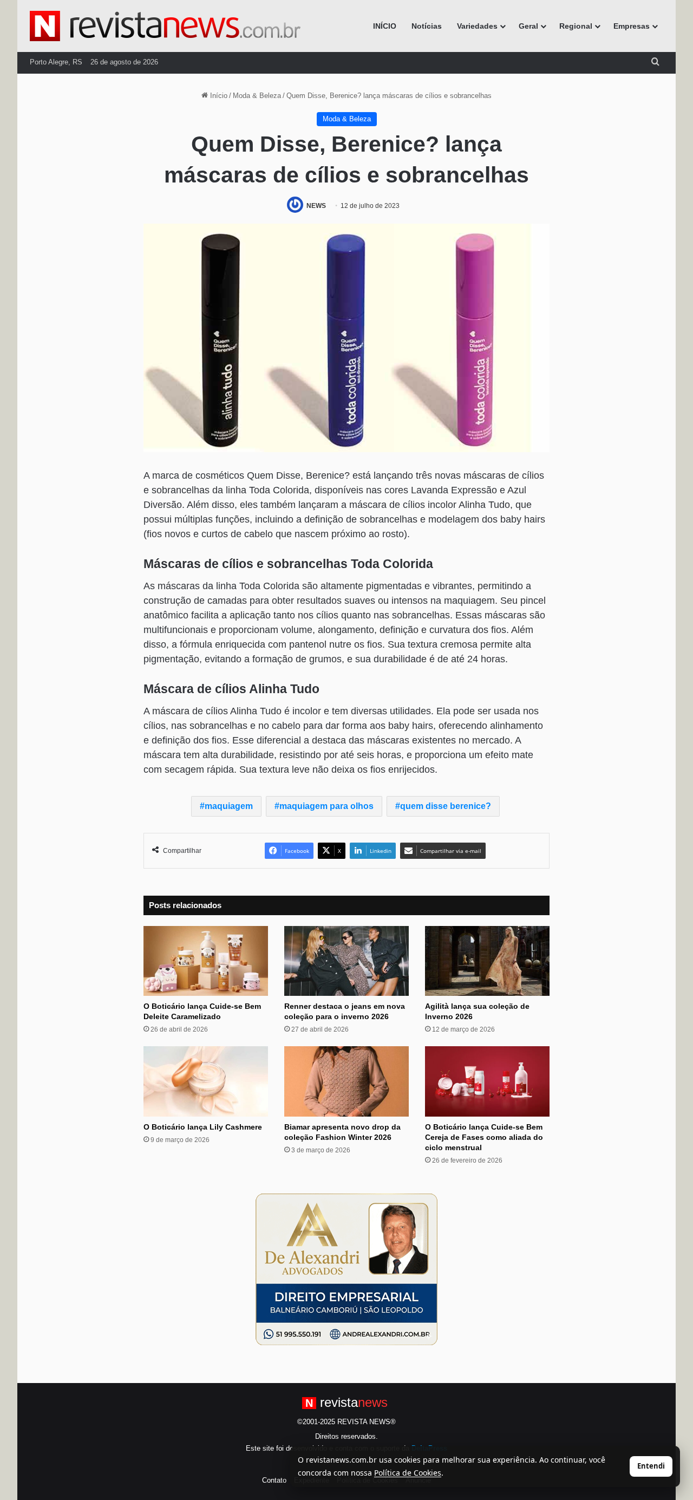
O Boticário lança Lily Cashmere (202, 1127)
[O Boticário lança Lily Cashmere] (205, 1081)
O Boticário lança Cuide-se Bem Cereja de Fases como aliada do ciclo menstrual (484, 1137)
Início (217, 96)
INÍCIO (384, 26)
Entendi (651, 1466)
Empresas (631, 26)
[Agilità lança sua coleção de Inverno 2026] (487, 961)
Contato (274, 1480)
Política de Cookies (407, 1473)
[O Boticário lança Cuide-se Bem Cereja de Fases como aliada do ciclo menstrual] (487, 1081)
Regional (575, 26)
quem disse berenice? (445, 806)
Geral (528, 26)
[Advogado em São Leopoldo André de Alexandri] (346, 1269)
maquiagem (229, 806)
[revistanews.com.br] (165, 26)
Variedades (477, 26)
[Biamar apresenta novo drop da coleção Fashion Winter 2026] (346, 1081)
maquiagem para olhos (326, 806)
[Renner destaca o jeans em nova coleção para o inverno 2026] (346, 961)
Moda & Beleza (257, 96)
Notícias (426, 26)
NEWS (316, 206)
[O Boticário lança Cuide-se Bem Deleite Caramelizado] (205, 961)
